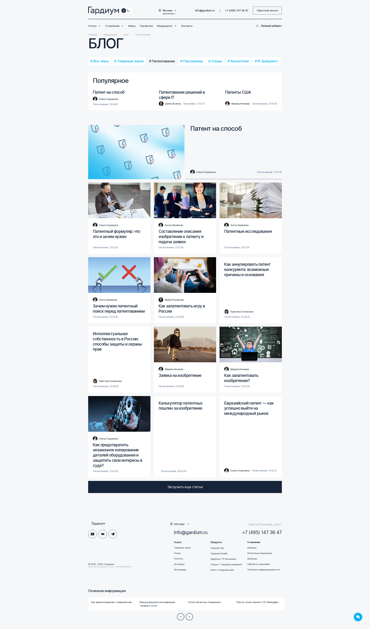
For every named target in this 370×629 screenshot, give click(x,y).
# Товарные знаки (129, 61)
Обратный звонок (267, 10)
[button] (180, 616)
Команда (251, 547)
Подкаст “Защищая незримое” (227, 564)
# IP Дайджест (267, 61)
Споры (177, 553)
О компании (112, 25)
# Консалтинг (238, 61)
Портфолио (146, 25)
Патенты (178, 558)
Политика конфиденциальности (263, 569)
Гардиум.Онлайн (219, 553)
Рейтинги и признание (258, 564)
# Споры (215, 61)
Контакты (187, 25)
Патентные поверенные (259, 553)
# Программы (191, 61)
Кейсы (132, 25)
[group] (112, 604)
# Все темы (99, 61)
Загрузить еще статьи (185, 487)
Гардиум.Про (217, 548)
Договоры (179, 564)
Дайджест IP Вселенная (223, 559)
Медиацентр (164, 25)
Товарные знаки (182, 547)
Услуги (92, 25)
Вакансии (252, 558)
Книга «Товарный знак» (223, 570)
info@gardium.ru (205, 10)
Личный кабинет (271, 26)
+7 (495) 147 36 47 (236, 10)
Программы (180, 569)
